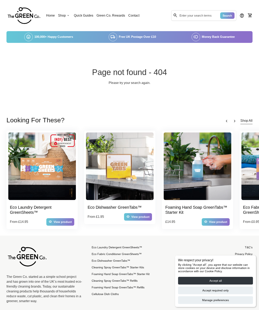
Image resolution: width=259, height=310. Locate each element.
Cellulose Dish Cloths (105, 294)
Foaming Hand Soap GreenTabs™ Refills (118, 287)
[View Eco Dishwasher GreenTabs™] (120, 166)
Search (227, 15)
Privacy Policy (244, 254)
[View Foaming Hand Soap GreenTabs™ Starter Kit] (197, 166)
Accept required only (215, 290)
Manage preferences (215, 300)
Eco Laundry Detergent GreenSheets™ (117, 247)
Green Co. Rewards (111, 15)
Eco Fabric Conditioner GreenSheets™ (117, 254)
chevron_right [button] (234, 121)
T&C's (249, 247)
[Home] (23, 15)
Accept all (215, 280)
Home (50, 15)
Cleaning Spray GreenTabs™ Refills (115, 280)
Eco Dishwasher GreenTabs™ (111, 260)
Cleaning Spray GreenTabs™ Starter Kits (118, 267)
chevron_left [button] (226, 121)
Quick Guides (83, 15)
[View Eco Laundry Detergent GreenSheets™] (42, 166)
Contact (133, 15)
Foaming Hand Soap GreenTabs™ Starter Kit (121, 274)
